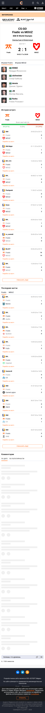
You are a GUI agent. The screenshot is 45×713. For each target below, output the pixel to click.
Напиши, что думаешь (12, 657)
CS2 (11, 8)
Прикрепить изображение (37, 657)
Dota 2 (4, 8)
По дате (4, 458)
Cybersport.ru (17, 710)
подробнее (30, 690)
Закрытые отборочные (22, 40)
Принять (22, 698)
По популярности (16, 458)
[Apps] (33, 3)
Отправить (42, 657)
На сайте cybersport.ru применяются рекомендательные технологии (22, 682)
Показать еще (22, 280)
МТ (17, 8)
